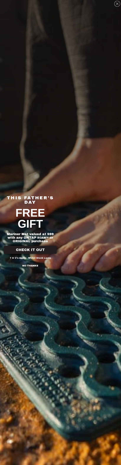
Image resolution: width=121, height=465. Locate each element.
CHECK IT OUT (30, 250)
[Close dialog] (117, 3)
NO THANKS (30, 265)
